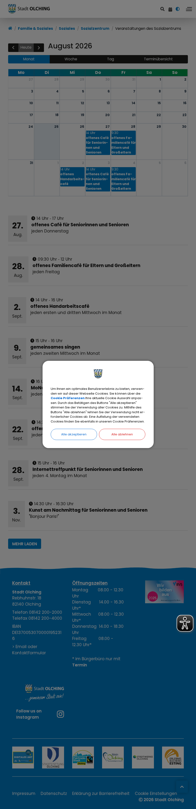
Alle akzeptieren (74, 434)
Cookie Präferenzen (68, 398)
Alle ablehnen (122, 434)
